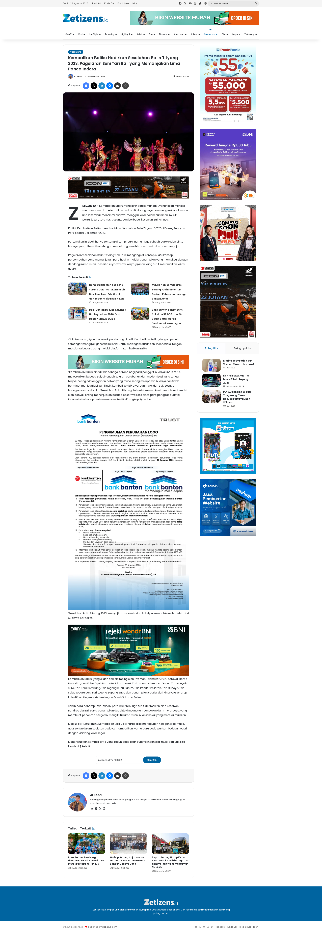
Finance (163, 34)
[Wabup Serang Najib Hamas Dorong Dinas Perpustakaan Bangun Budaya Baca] (128, 843)
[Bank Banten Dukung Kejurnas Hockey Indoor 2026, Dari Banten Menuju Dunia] (77, 313)
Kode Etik (109, 3)
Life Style (93, 34)
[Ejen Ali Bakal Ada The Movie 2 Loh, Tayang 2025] (211, 380)
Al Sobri (78, 76)
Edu (151, 34)
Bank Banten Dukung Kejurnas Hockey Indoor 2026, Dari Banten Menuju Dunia (107, 314)
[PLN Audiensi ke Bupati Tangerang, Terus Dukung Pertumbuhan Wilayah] (211, 396)
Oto (224, 34)
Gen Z (68, 34)
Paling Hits (211, 348)
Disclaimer (123, 3)
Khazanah (179, 34)
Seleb (139, 34)
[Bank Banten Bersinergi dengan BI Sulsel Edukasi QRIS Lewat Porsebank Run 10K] (86, 843)
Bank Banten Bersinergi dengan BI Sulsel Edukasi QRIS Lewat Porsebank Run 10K (86, 860)
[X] (100, 809)
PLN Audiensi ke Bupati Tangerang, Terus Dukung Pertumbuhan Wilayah (237, 397)
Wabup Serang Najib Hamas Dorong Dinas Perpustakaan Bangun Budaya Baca (127, 860)
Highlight (125, 34)
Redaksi (96, 3)
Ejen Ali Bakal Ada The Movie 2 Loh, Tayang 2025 (236, 379)
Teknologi (249, 34)
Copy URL (152, 760)
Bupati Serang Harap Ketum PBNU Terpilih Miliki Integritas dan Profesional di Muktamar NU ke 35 (170, 862)
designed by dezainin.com (102, 926)
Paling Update (242, 348)
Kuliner (194, 34)
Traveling (109, 34)
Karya (235, 34)
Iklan (135, 3)
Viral (80, 34)
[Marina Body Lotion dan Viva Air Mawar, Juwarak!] (211, 365)
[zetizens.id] (85, 18)
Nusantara (209, 34)
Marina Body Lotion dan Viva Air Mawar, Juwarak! (238, 362)
